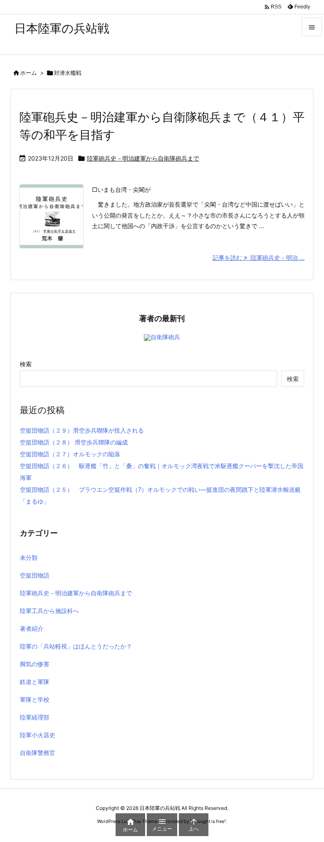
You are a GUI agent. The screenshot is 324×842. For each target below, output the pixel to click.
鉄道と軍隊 (34, 681)
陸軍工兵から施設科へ (49, 610)
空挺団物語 (34, 575)
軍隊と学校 (34, 699)
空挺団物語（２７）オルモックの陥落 (70, 454)
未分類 (29, 557)
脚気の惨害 (34, 664)
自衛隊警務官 (37, 752)
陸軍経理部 (34, 717)
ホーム (28, 72)
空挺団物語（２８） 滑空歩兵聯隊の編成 (74, 442)
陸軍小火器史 (37, 734)
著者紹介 (31, 628)
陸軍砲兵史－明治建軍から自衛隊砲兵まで (143, 158)
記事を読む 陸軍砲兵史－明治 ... (259, 257)
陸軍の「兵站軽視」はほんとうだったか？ (76, 646)
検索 (26, 364)
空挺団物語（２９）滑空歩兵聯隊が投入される (82, 430)
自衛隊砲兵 (165, 337)
